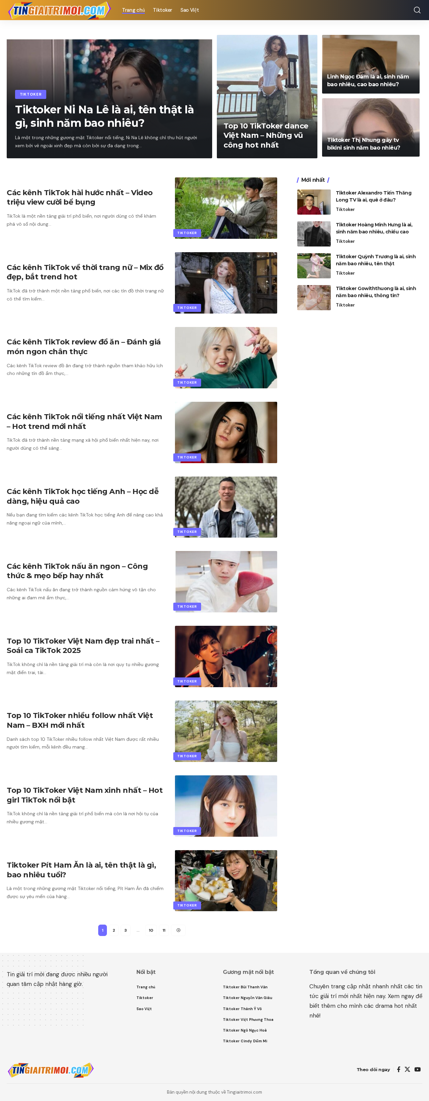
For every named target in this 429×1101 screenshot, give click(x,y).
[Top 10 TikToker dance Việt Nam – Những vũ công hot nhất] (267, 96)
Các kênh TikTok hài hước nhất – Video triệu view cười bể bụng (80, 197)
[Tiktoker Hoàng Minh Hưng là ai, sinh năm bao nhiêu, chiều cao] (314, 233)
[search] (417, 10)
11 (164, 930)
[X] (407, 1070)
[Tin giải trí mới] (59, 10)
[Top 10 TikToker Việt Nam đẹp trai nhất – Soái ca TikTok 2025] (226, 656)
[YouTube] (417, 1070)
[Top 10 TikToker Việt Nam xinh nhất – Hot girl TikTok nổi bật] (226, 806)
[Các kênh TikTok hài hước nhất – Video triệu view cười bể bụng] (226, 208)
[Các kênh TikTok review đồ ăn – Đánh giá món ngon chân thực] (226, 357)
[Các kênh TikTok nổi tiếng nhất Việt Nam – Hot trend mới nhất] (226, 432)
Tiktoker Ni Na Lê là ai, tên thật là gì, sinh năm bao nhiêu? (104, 116)
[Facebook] (398, 1070)
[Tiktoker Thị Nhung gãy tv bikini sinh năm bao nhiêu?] (371, 127)
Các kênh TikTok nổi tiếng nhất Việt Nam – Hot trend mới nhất (84, 421)
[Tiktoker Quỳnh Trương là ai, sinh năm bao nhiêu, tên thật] (314, 265)
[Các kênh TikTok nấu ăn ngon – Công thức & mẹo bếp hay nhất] (226, 581)
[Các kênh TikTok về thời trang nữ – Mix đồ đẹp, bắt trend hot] (226, 283)
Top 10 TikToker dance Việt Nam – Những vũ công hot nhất (266, 135)
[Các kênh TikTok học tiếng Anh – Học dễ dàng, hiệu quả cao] (226, 507)
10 (151, 930)
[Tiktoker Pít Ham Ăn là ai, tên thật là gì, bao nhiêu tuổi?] (226, 881)
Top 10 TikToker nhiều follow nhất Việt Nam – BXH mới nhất (80, 720)
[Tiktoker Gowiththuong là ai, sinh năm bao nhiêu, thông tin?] (314, 297)
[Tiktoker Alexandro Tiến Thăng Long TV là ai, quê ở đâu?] (314, 202)
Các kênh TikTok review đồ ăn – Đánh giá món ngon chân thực (84, 346)
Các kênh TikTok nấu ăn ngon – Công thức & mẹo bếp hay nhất (77, 571)
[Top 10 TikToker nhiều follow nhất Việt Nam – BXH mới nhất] (226, 731)
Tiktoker (31, 94)
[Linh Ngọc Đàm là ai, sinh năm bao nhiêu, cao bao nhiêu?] (371, 64)
